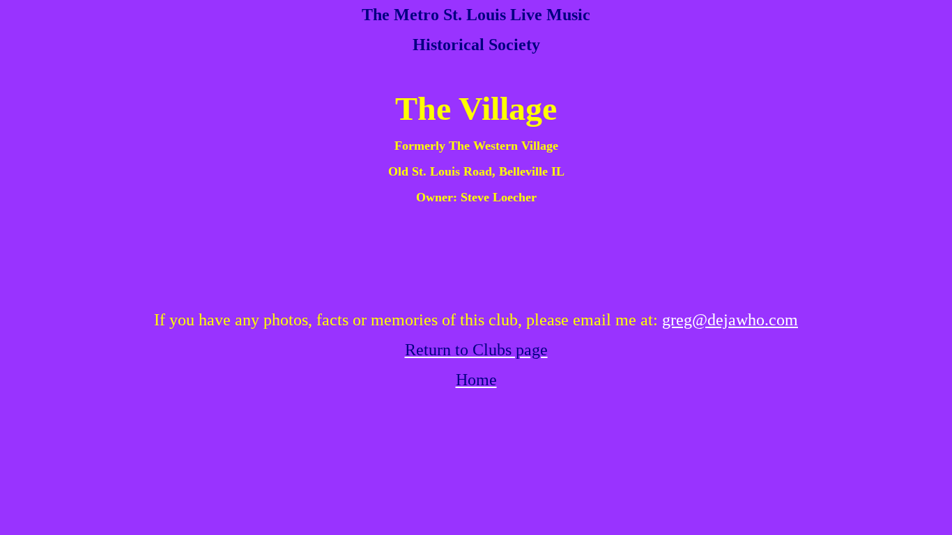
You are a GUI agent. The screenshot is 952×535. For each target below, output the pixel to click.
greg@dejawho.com (730, 320)
